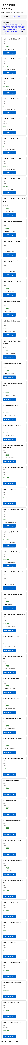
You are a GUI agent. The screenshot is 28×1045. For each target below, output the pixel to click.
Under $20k (14, 31)
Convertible (15, 24)
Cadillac (8, 27)
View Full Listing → (9, 52)
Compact (8, 24)
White (4, 33)
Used (23, 26)
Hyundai (9, 29)
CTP (16, 26)
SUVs (4, 26)
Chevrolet (14, 27)
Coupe (21, 24)
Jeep (14, 29)
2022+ (20, 31)
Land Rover (22, 29)
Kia (17, 29)
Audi (4, 27)
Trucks (8, 26)
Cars (4, 24)
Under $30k (6, 31)
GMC (22, 27)
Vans (12, 26)
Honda (4, 29)
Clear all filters (18, 17)
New (19, 26)
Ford (19, 27)
